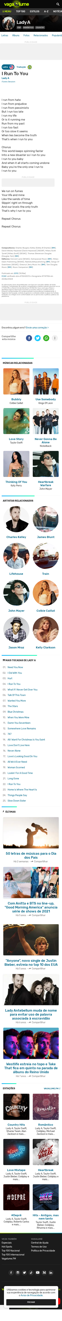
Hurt (10, 678)
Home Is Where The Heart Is (22, 789)
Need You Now (15, 667)
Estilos (34, 11)
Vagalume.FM (51, 1088)
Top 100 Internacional (13, 1254)
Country (40, 27)
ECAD (4, 276)
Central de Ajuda (39, 1242)
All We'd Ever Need (17, 761)
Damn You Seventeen (19, 723)
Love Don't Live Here (19, 745)
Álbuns (15, 35)
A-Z (46, 11)
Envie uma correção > (37, 327)
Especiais (7, 1242)
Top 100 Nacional (11, 1250)
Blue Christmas (15, 711)
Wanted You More (17, 700)
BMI (53, 248)
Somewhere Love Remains (22, 728)
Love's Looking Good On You (22, 756)
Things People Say (17, 795)
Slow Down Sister (17, 800)
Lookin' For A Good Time (20, 773)
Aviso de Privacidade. (32, 1295)
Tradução (21, 67)
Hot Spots (7, 1246)
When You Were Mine (18, 717)
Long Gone (13, 778)
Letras (4, 35)
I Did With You (15, 673)
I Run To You (14, 684)
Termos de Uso (39, 1246)
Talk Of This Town (17, 695)
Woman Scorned (16, 767)
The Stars (13, 706)
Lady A (23, 22)
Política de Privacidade (43, 1250)
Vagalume (16, 4)
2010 (16, 273)
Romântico (28, 27)
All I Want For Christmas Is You (26, 739)
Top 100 (20, 11)
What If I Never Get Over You (22, 689)
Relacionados (41, 35)
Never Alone (14, 750)
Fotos (26, 35)
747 (9, 734)
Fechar (31, 1302)
